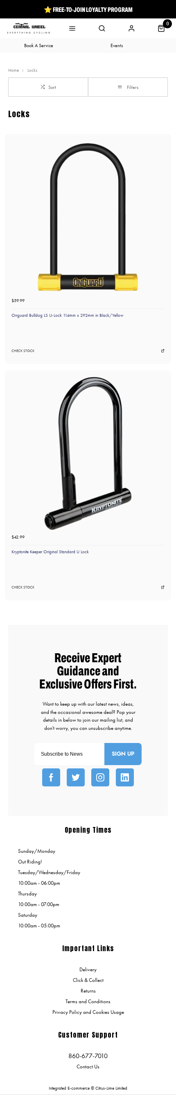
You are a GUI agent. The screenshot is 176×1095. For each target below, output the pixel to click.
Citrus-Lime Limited (111, 1088)
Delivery (88, 969)
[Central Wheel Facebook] (51, 777)
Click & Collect (88, 980)
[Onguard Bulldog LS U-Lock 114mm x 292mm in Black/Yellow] (87, 217)
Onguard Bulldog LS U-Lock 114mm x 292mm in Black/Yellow (67, 315)
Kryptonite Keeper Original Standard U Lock (50, 551)
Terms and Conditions (88, 1001)
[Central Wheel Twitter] (76, 777)
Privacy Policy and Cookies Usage (88, 1012)
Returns (88, 991)
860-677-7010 (88, 1056)
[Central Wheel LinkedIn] (125, 777)
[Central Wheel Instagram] (100, 777)
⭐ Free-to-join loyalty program (88, 9)
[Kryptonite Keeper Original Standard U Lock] (87, 453)
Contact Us (88, 1066)
